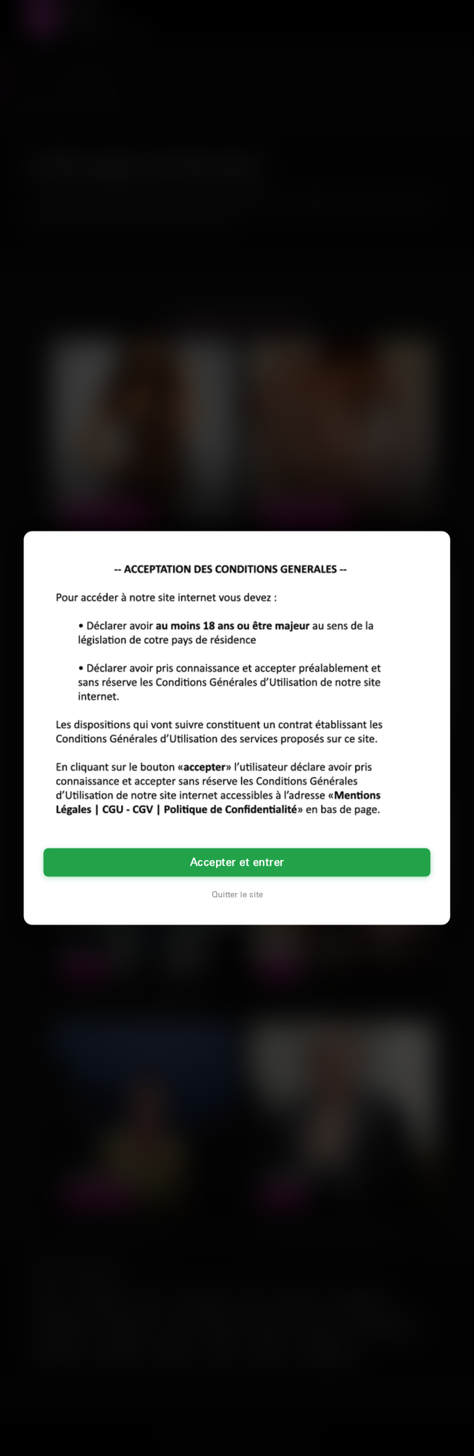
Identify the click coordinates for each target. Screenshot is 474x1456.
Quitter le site (237, 895)
